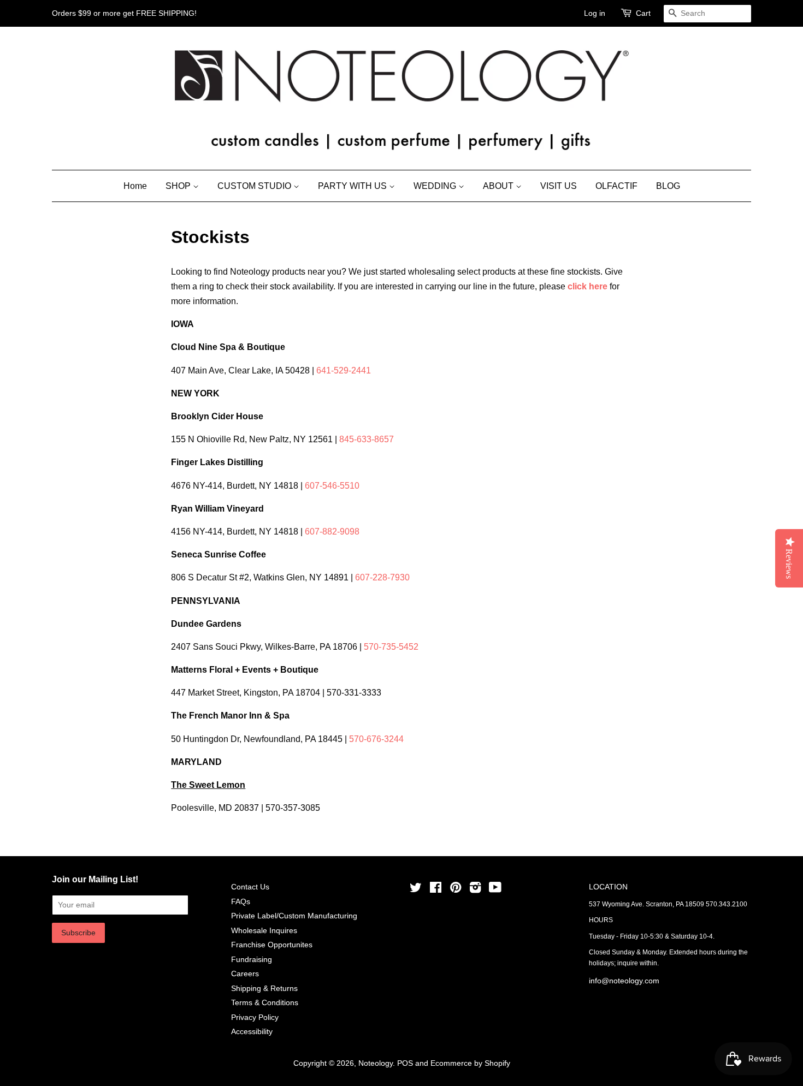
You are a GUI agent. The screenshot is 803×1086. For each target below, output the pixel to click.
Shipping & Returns (264, 988)
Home (135, 186)
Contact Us (250, 887)
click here (587, 286)
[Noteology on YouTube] (495, 890)
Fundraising (251, 960)
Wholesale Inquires (264, 931)
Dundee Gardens (206, 623)
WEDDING (436, 186)
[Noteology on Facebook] (435, 890)
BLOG (668, 186)
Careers (245, 974)
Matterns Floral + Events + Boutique (246, 669)
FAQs (240, 902)
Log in (594, 13)
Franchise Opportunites (271, 945)
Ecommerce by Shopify (470, 1063)
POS (405, 1063)
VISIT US (558, 186)
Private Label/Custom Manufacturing (294, 916)
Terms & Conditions (264, 1003)
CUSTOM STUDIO (255, 186)
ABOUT (499, 186)
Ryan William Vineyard (217, 508)
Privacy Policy (255, 1017)
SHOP (179, 186)
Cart (643, 13)
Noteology (375, 1063)
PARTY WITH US (353, 186)
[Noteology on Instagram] (475, 890)
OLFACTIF (616, 186)
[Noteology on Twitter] (416, 890)
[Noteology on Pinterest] (456, 890)
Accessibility (252, 1032)
